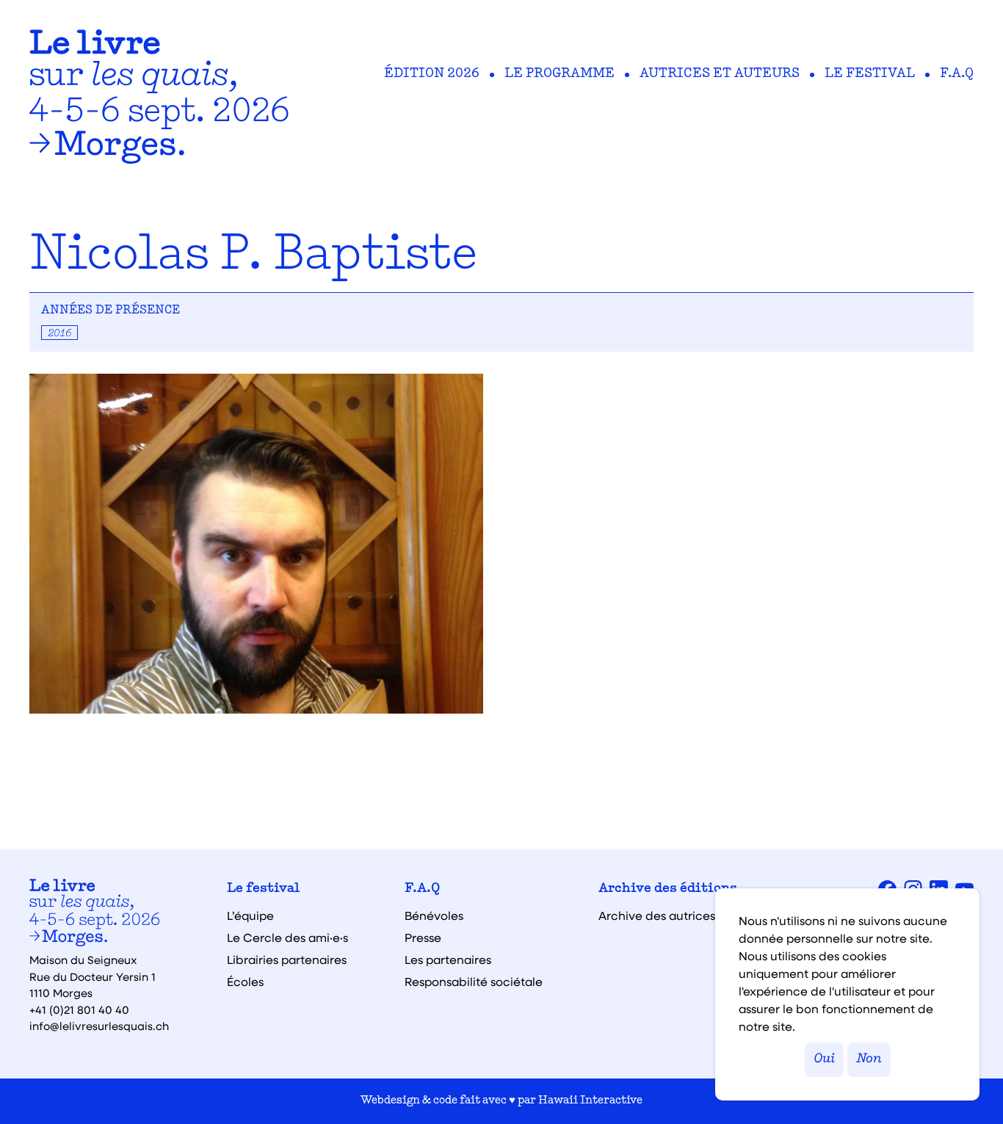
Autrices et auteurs (720, 74)
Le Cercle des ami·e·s (287, 937)
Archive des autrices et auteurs (687, 915)
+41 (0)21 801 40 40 (79, 1009)
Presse (423, 937)
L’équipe (250, 915)
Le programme (559, 74)
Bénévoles (434, 915)
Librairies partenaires (287, 959)
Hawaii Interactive (590, 1100)
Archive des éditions (667, 889)
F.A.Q (957, 74)
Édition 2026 (431, 74)
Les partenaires (448, 959)
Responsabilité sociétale (474, 981)
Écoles (245, 981)
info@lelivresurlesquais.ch (99, 1025)
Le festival (870, 74)
